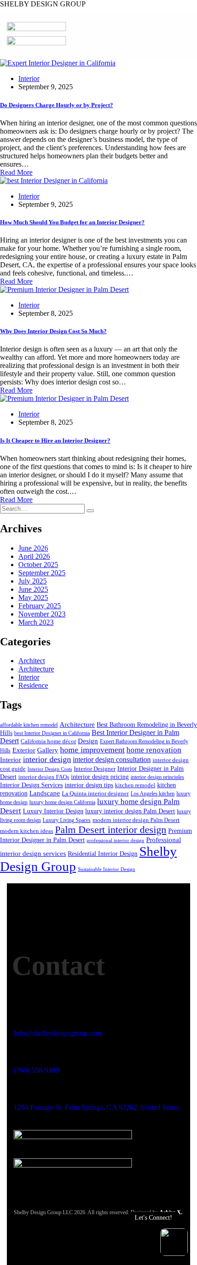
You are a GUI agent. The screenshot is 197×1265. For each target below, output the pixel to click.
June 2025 (33, 589)
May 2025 (33, 597)
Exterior (23, 750)
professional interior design (115, 840)
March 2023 (36, 622)
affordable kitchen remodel (29, 725)
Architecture (36, 669)
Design (88, 741)
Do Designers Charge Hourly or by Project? (56, 105)
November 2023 (42, 614)
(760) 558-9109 (36, 1070)
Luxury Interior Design (53, 811)
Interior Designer (94, 769)
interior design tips (89, 785)
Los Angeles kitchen (153, 793)
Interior (28, 78)
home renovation (153, 750)
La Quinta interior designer (95, 793)
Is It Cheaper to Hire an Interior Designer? (55, 440)
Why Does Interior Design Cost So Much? (53, 331)
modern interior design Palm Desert (136, 820)
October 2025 (38, 564)
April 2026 (34, 556)
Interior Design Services (31, 785)
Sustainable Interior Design (106, 869)
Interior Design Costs (49, 769)
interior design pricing (100, 776)
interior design (47, 759)
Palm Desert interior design (110, 829)
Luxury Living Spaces (67, 820)
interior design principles (157, 777)
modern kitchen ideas (26, 831)
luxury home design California (62, 802)
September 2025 (42, 573)
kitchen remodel (135, 785)
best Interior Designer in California (52, 733)
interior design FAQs (43, 777)
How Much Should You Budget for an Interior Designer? (72, 222)
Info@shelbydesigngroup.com (57, 1033)
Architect (31, 661)
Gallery (47, 750)
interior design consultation (112, 759)
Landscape (44, 793)
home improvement (92, 749)
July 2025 (32, 581)
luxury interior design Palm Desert (130, 811)
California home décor (48, 741)
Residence (33, 685)
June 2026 (33, 548)
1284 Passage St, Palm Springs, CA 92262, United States (96, 1107)
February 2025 (39, 606)
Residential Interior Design (102, 853)
